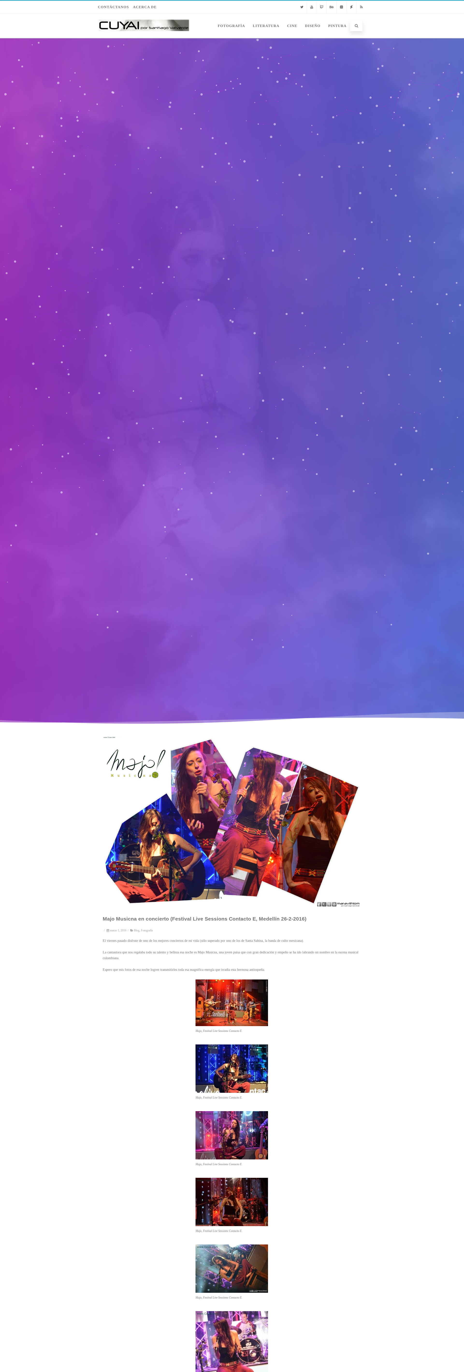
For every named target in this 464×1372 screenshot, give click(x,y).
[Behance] (331, 7)
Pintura (337, 26)
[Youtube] (312, 7)
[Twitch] (321, 7)
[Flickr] (341, 7)
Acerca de (145, 7)
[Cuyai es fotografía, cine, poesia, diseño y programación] (144, 36)
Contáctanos (113, 7)
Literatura (266, 26)
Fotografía (231, 26)
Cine (292, 26)
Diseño (312, 26)
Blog (136, 930)
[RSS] (361, 7)
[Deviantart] (351, 7)
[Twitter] (302, 7)
